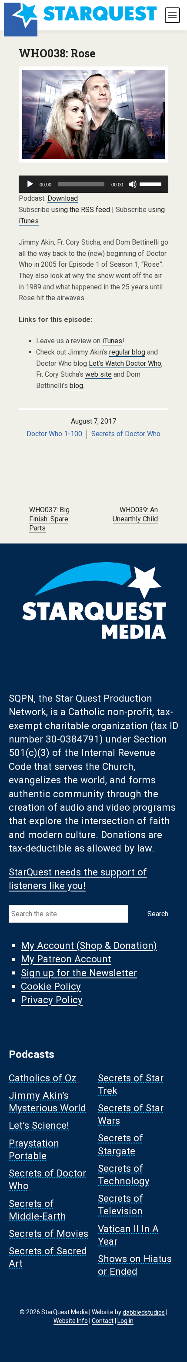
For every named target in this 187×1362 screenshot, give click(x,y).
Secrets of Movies (48, 1233)
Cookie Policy (51, 986)
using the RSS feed (80, 209)
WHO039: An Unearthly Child (135, 514)
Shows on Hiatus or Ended (135, 1265)
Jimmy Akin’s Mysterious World (47, 1101)
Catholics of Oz (43, 1078)
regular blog (127, 352)
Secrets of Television (120, 1205)
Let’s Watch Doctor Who (125, 363)
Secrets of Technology (124, 1174)
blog (76, 385)
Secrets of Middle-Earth (37, 1210)
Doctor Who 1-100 (54, 434)
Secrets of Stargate (120, 1145)
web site (98, 374)
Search (157, 914)
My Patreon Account (66, 959)
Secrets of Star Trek (131, 1084)
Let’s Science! (39, 1125)
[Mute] (132, 184)
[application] (93, 184)
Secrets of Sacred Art (48, 1257)
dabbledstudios (144, 1312)
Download (62, 198)
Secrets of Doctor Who (126, 434)
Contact (103, 1320)
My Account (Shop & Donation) (89, 945)
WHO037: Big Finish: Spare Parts (49, 519)
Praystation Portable (34, 1149)
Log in (125, 1320)
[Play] (30, 184)
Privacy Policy (52, 1000)
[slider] (152, 183)
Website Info (70, 1320)
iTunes (112, 341)
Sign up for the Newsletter (79, 972)
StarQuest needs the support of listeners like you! (78, 878)
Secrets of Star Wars (131, 1114)
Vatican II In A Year (128, 1235)
